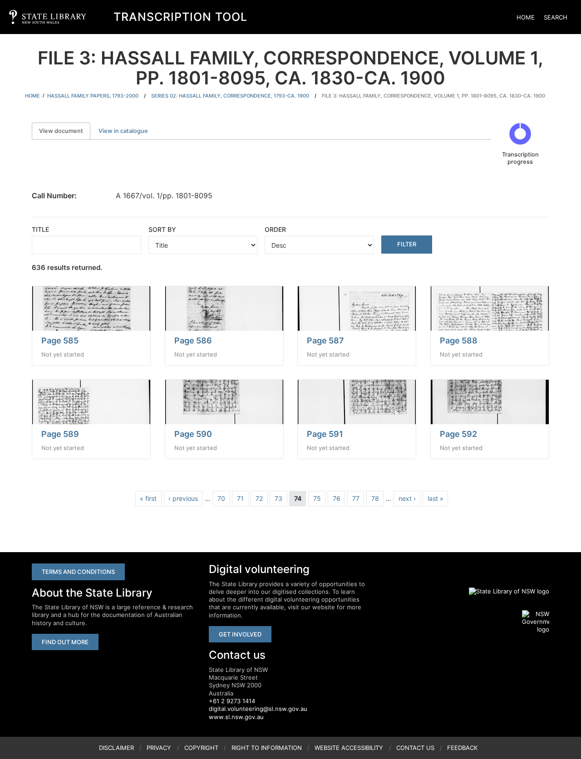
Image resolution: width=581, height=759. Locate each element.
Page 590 (193, 434)
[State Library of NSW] (503, 592)
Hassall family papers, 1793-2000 (92, 96)
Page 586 (193, 340)
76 (336, 498)
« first (148, 498)
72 (259, 498)
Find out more (65, 642)
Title (40, 229)
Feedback (462, 747)
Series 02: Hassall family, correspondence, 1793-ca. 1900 (230, 96)
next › (407, 498)
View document (64, 130)
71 (240, 498)
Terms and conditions (78, 571)
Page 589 (60, 434)
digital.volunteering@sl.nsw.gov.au (258, 708)
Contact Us (415, 747)
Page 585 (60, 340)
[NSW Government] (535, 622)
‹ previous (183, 498)
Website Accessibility (349, 747)
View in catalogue (123, 130)
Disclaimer (116, 747)
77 (355, 498)
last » (435, 498)
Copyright (201, 747)
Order (275, 229)
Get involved (240, 634)
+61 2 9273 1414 (232, 701)
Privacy (159, 747)
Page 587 (325, 340)
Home (526, 17)
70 (221, 498)
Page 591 (325, 434)
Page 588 (459, 340)
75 (317, 498)
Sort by (162, 229)
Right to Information (266, 747)
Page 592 (458, 434)
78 (375, 498)
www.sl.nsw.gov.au (236, 716)
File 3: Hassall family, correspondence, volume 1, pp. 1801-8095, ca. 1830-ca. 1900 (433, 96)
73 (278, 498)
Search (555, 17)
